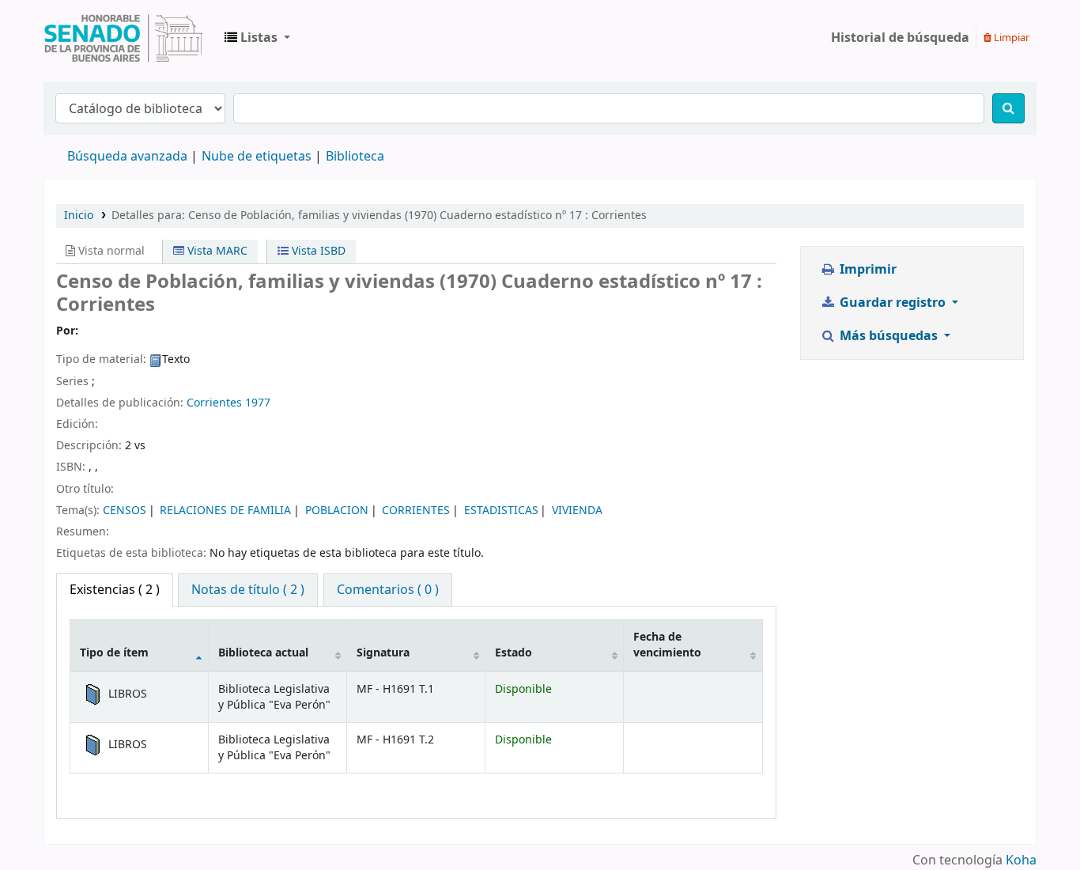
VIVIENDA (577, 510)
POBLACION (336, 510)
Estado (513, 653)
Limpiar (1010, 37)
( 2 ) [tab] (115, 590)
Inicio (78, 215)
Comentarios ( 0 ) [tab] (388, 590)
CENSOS (124, 510)
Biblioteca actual (263, 653)
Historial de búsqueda (900, 37)
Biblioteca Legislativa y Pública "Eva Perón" (123, 38)
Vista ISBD (317, 251)
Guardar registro (892, 302)
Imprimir (866, 269)
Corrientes (214, 403)
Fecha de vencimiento (667, 644)
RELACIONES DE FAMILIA (225, 510)
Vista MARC (215, 251)
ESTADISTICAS (501, 510)
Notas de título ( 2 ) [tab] (247, 590)
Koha (1021, 860)
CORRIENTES (416, 510)
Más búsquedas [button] (888, 336)
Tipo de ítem (114, 653)
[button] (257, 38)
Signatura (383, 653)
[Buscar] (1008, 108)
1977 (257, 403)
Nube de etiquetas (257, 156)
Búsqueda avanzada (127, 156)
